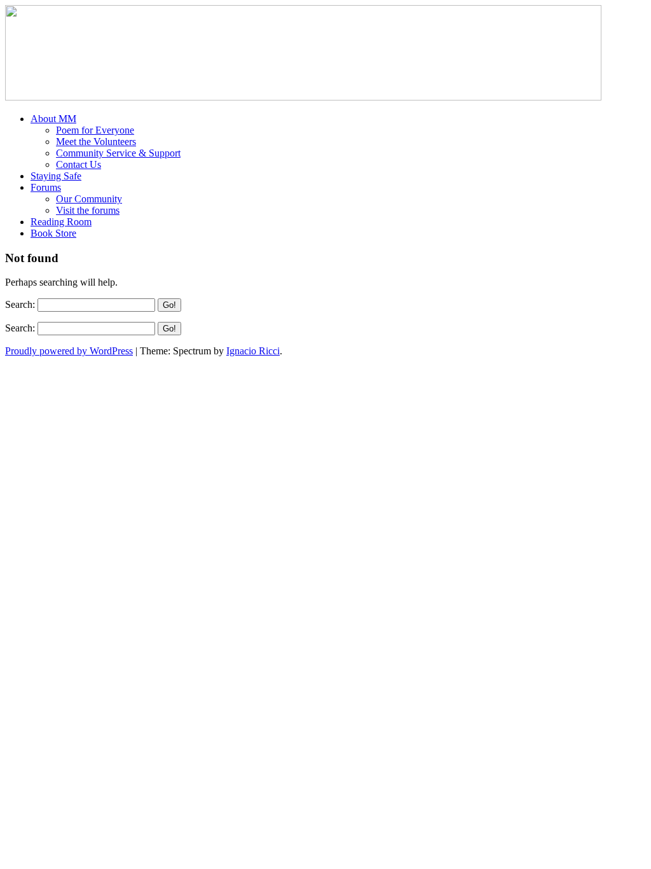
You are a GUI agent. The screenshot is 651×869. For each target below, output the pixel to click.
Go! (169, 305)
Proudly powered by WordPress (69, 350)
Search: (20, 304)
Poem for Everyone (95, 130)
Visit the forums (88, 210)
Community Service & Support (118, 153)
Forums (46, 187)
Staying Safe (56, 175)
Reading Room (61, 221)
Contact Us (78, 164)
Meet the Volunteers (96, 141)
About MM (53, 118)
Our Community (89, 198)
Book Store (53, 233)
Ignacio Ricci (253, 350)
